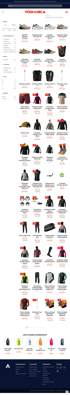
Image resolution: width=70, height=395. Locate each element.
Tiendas (18, 369)
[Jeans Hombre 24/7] (37, 227)
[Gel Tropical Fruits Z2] (62, 341)
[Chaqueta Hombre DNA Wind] (50, 98)
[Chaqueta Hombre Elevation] (50, 149)
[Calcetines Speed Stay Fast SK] (62, 149)
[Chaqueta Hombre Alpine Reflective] (62, 201)
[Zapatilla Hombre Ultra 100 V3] (50, 26)
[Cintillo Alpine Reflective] (50, 227)
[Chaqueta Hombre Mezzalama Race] (25, 278)
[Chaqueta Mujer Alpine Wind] (50, 124)
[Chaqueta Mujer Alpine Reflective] (50, 201)
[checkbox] (10, 39)
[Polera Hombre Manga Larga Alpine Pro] (50, 278)
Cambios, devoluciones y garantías (46, 373)
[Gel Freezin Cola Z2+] (7, 341)
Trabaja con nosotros (21, 373)
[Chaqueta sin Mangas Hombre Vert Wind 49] (37, 175)
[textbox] (5, 25)
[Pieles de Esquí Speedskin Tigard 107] (50, 304)
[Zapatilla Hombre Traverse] (25, 26)
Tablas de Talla (33, 367)
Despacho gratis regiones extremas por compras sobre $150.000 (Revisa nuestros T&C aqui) (35, 1)
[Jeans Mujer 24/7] (25, 227)
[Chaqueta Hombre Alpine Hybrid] (25, 252)
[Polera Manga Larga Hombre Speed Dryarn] (25, 304)
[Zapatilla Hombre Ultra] (37, 51)
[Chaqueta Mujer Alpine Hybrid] (62, 227)
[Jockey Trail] (25, 124)
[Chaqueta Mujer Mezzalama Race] (62, 252)
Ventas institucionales (48, 382)
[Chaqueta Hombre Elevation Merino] (25, 149)
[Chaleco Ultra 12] (50, 75)
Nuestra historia (20, 367)
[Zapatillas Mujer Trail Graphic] (62, 26)
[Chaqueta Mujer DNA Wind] (37, 98)
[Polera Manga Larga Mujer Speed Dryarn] (62, 278)
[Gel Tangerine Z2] (40, 341)
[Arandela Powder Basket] (62, 175)
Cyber (44, 384)
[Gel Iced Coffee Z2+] (29, 341)
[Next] (43, 327)
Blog (17, 371)
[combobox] (33, 5)
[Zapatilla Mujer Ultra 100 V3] (37, 26)
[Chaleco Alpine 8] (37, 75)
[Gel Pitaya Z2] (51, 341)
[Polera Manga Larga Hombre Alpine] (37, 252)
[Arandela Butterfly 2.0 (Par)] (25, 201)
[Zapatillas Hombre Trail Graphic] (25, 51)
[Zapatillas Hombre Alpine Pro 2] (50, 51)
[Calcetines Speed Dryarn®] (50, 252)
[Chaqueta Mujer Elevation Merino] (62, 124)
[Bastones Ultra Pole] (62, 75)
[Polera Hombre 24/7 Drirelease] (62, 98)
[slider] (3, 28)
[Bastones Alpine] (25, 75)
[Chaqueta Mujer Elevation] (37, 149)
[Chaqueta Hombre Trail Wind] (37, 124)
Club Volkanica (33, 373)
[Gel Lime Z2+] (18, 341)
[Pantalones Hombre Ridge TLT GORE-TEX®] (37, 278)
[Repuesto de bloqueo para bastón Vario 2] (50, 175)
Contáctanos (32, 376)
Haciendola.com (52, 390)
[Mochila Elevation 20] (62, 51)
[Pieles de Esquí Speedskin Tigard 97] (62, 304)
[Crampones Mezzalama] (37, 201)
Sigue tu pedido (33, 369)
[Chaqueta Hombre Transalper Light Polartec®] (25, 175)
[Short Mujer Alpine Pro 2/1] (25, 98)
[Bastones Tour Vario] (37, 304)
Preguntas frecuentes (34, 371)
